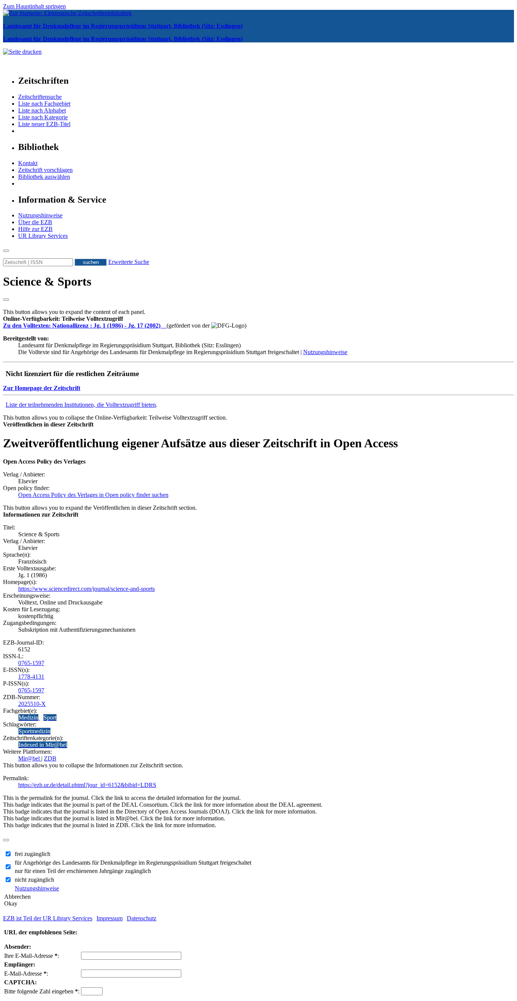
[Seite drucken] (22, 51)
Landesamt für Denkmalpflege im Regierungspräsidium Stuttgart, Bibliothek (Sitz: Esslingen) (123, 26)
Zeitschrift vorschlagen (45, 170)
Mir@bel (29, 758)
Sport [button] (50, 717)
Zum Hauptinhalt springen (34, 6)
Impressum (110, 918)
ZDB (50, 758)
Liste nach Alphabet (42, 110)
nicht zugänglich (34, 879)
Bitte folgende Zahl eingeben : (41, 991)
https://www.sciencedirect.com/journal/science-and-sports (86, 589)
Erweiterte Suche (128, 262)
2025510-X (32, 704)
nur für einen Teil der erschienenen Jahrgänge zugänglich (83, 871)
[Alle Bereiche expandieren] (6, 299)
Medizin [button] (28, 717)
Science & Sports (47, 281)
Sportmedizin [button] (34, 731)
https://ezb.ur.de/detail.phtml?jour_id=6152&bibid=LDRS (87, 785)
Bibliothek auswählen (44, 176)
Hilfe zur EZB (35, 229)
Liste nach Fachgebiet (44, 103)
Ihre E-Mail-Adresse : (31, 956)
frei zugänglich (32, 854)
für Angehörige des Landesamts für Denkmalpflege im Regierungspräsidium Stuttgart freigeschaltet (133, 862)
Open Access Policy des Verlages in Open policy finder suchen (93, 495)
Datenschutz (141, 918)
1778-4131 (31, 676)
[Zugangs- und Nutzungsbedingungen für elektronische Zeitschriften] (164, 325)
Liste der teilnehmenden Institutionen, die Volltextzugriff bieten (81, 404)
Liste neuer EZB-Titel (44, 124)
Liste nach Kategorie (43, 117)
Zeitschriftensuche (40, 97)
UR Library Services (43, 236)
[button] (63, 318)
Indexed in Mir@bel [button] (43, 745)
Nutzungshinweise (40, 215)
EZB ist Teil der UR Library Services (47, 918)
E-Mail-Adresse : (26, 973)
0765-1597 (31, 663)
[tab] (258, 318)
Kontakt (27, 163)
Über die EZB (35, 222)
